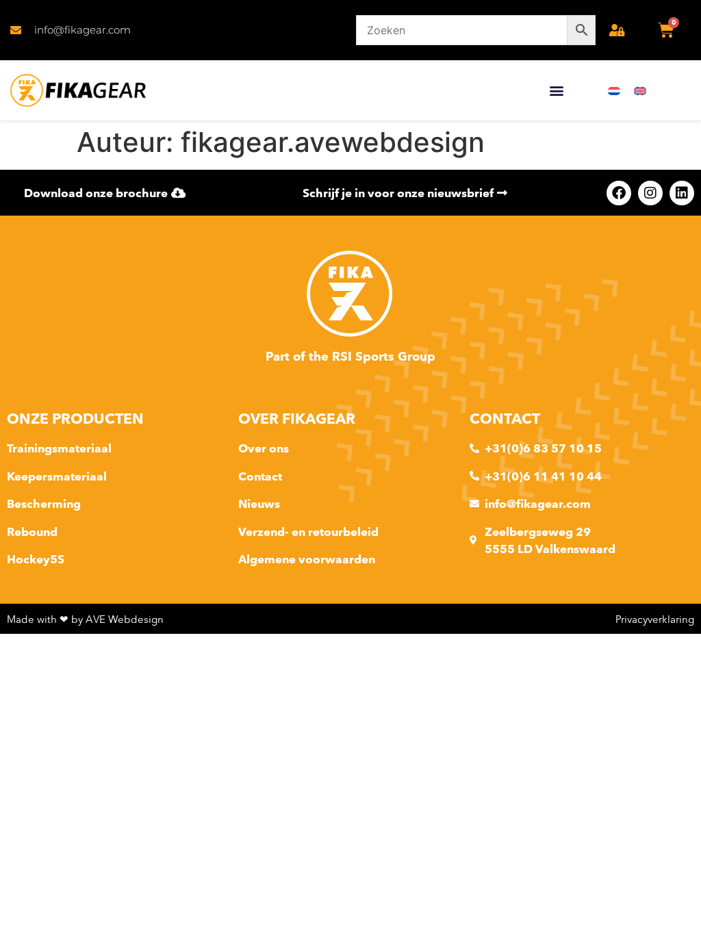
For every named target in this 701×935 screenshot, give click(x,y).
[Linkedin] (682, 193)
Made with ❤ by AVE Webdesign (85, 619)
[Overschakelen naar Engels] (640, 90)
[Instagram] (650, 193)
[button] (557, 90)
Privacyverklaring (654, 619)
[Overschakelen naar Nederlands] (614, 90)
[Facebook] (619, 193)
